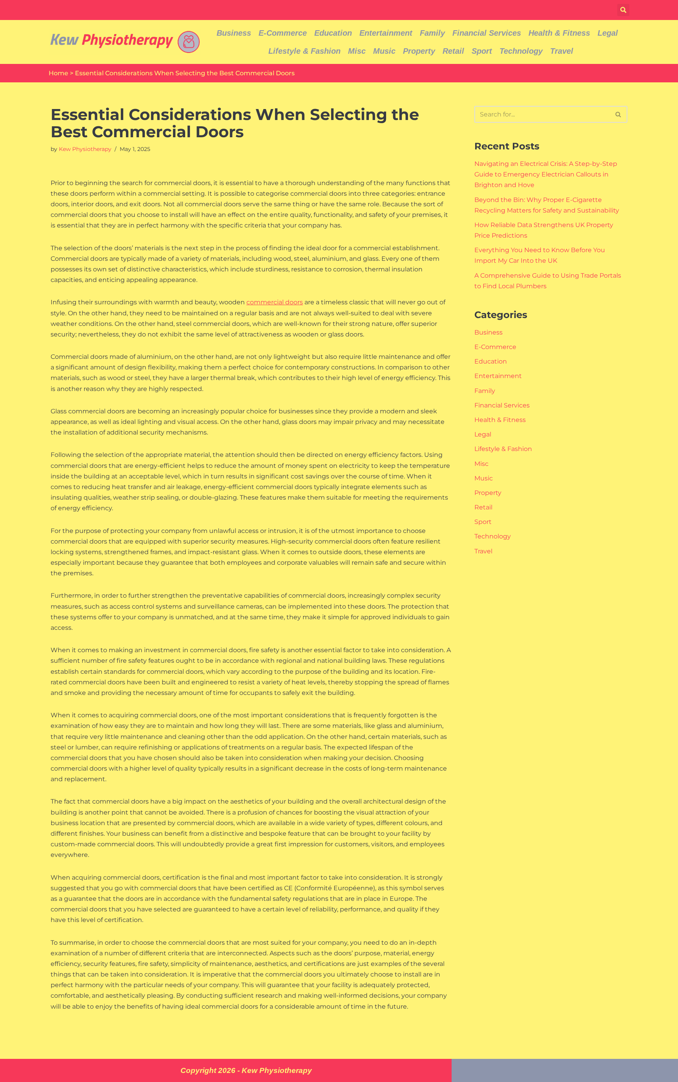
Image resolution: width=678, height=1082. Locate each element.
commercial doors (274, 302)
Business (234, 33)
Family (432, 33)
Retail (453, 51)
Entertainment (385, 33)
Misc (357, 51)
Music (384, 51)
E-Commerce (283, 33)
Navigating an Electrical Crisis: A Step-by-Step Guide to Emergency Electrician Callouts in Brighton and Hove (545, 174)
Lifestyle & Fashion (304, 51)
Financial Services (486, 33)
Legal (608, 33)
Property (419, 51)
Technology (521, 51)
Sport (482, 51)
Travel (561, 51)
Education (333, 33)
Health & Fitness (559, 33)
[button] (623, 10)
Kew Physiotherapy (85, 149)
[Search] (618, 114)
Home (58, 73)
